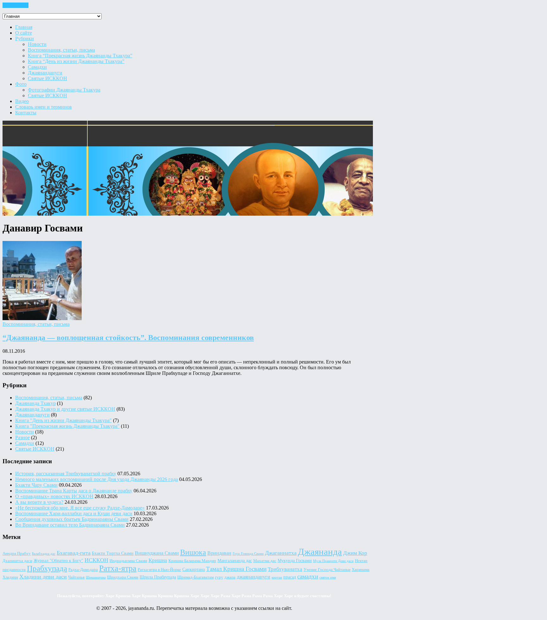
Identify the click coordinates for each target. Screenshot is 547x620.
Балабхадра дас (43, 553)
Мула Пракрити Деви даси (333, 561)
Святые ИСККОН (47, 78)
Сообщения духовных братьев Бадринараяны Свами (72, 519)
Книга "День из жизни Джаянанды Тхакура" (63, 420)
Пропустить (15, 5)
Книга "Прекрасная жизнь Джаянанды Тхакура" (67, 426)
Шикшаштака (96, 577)
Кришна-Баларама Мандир (192, 561)
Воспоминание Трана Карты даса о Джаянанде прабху (73, 490)
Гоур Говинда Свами (248, 553)
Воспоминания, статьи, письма (61, 50)
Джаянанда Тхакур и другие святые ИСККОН (65, 409)
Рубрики (24, 38)
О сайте (23, 32)
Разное (22, 437)
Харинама (360, 569)
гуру (219, 577)
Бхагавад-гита (74, 553)
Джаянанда (320, 552)
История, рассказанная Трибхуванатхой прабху (65, 473)
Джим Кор (355, 553)
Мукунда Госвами (295, 560)
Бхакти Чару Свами (36, 485)
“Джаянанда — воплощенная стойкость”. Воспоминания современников (128, 337)
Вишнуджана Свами (157, 553)
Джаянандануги (45, 72)
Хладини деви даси (43, 576)
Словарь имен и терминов (43, 107)
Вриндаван (219, 553)
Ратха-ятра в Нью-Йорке (159, 569)
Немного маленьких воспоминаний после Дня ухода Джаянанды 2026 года (96, 479)
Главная (23, 27)
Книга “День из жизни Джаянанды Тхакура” (76, 61)
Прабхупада (47, 568)
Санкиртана (193, 569)
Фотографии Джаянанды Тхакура (64, 89)
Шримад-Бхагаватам (195, 577)
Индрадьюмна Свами (128, 561)
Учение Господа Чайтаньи (327, 569)
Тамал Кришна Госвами (236, 569)
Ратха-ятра (117, 568)
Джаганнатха (281, 553)
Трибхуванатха (285, 569)
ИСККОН (96, 560)
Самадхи (37, 67)
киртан (277, 577)
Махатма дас (264, 561)
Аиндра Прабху (17, 553)
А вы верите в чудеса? (39, 502)
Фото (21, 84)
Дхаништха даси (17, 561)
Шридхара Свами (122, 577)
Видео (22, 101)
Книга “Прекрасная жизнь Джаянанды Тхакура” (80, 55)
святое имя (327, 577)
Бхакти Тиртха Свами (113, 553)
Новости (37, 44)
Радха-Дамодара (83, 569)
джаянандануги (253, 576)
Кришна (157, 560)
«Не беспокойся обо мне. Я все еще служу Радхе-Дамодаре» (80, 507)
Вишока (193, 552)
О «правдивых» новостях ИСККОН (54, 496)
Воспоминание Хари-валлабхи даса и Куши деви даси (73, 513)
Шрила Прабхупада (158, 576)
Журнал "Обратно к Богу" (58, 560)
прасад (289, 576)
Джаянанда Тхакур (35, 403)
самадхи (307, 576)
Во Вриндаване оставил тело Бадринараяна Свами (70, 525)
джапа (230, 577)
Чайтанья (76, 577)
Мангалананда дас (234, 560)
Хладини (10, 577)
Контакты (25, 112)
